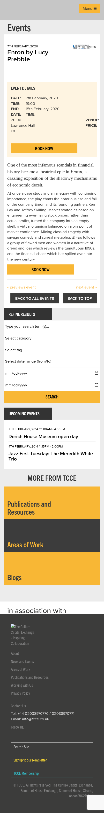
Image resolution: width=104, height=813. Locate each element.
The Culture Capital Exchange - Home (11, 10)
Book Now (44, 148)
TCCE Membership (26, 773)
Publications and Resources (30, 677)
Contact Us (18, 705)
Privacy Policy (20, 693)
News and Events (22, 661)
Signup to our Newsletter (30, 759)
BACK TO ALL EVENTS (34, 298)
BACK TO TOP (79, 298)
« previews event (21, 287)
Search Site (21, 746)
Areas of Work (20, 669)
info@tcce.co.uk (35, 719)
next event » (86, 287)
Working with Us (22, 685)
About (15, 653)
